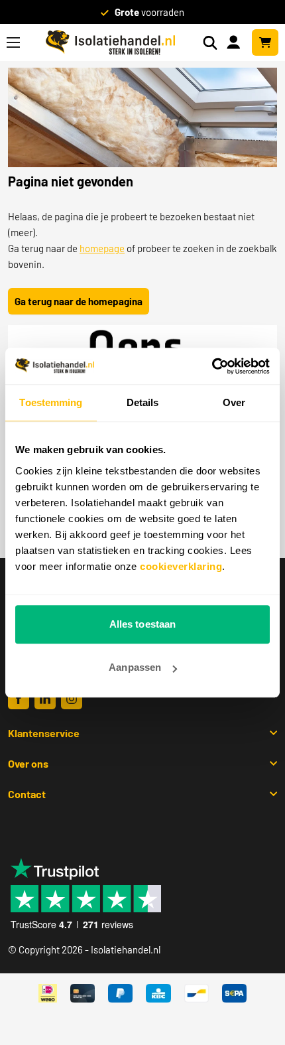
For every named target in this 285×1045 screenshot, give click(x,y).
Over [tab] (234, 402)
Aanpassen (135, 667)
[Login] (236, 41)
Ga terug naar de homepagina (78, 301)
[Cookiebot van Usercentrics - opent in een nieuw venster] (212, 366)
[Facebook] (18, 698)
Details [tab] (143, 402)
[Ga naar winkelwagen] (265, 42)
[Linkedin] (45, 698)
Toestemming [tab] (50, 402)
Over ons (28, 763)
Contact (27, 794)
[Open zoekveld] (210, 43)
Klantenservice (44, 733)
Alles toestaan (142, 624)
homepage (102, 248)
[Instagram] (71, 698)
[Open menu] (13, 42)
